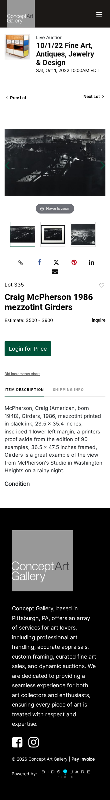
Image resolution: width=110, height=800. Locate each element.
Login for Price (28, 348)
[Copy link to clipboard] (20, 262)
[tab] (24, 392)
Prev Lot (17, 97)
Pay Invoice (83, 759)
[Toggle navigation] (99, 14)
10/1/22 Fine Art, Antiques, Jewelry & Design (65, 54)
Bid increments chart (22, 373)
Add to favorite (101, 285)
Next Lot (92, 96)
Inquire (98, 320)
